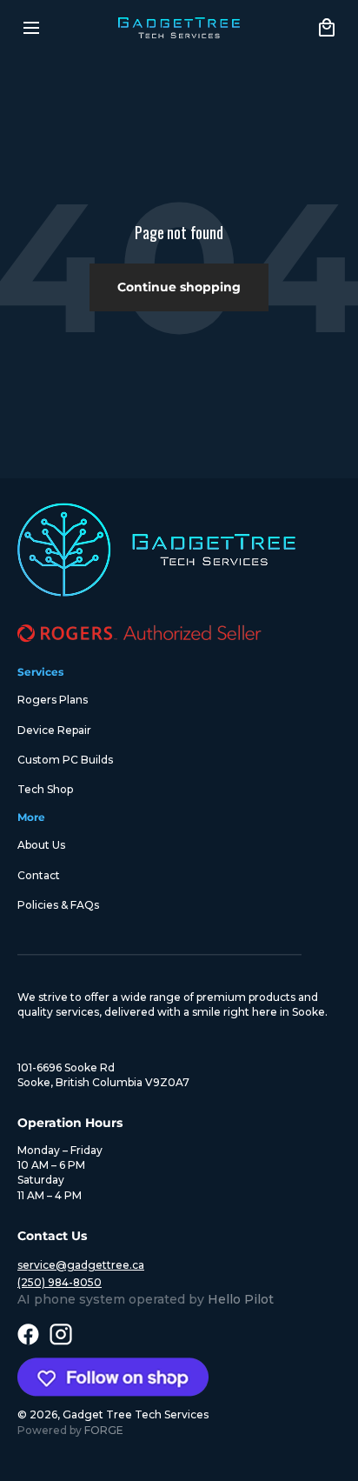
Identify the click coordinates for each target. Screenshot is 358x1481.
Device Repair (54, 730)
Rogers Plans (52, 699)
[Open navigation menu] (31, 27)
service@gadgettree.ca (80, 1264)
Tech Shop (45, 789)
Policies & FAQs (58, 904)
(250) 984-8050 (59, 1282)
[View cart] (326, 27)
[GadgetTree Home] (179, 27)
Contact (38, 875)
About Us (41, 844)
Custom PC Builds (65, 759)
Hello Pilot (241, 1299)
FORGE (103, 1430)
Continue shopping (179, 287)
